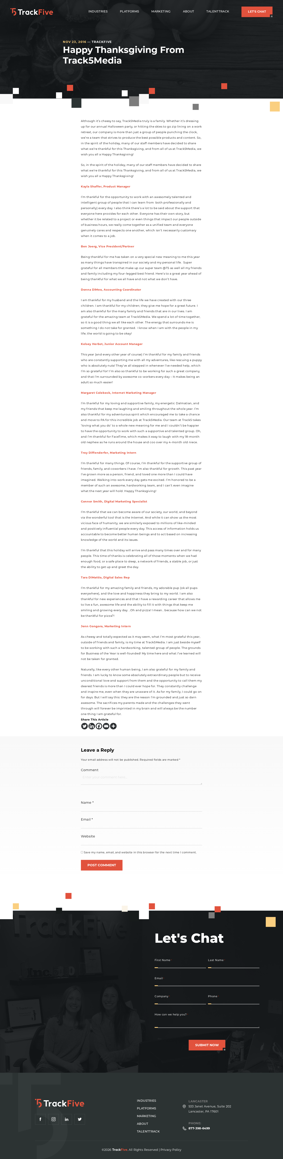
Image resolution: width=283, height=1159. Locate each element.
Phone (213, 996)
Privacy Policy (170, 1150)
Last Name (216, 960)
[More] (113, 726)
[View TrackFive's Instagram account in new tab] (53, 1119)
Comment (90, 770)
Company (162, 996)
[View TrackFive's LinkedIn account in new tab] (66, 1119)
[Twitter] (84, 726)
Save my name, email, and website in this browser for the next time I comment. (140, 852)
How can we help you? (171, 1014)
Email (87, 819)
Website (88, 836)
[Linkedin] (91, 726)
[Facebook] (99, 726)
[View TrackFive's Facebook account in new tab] (40, 1119)
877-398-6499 (199, 1128)
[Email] (106, 726)
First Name (163, 960)
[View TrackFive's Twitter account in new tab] (79, 1119)
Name (87, 803)
